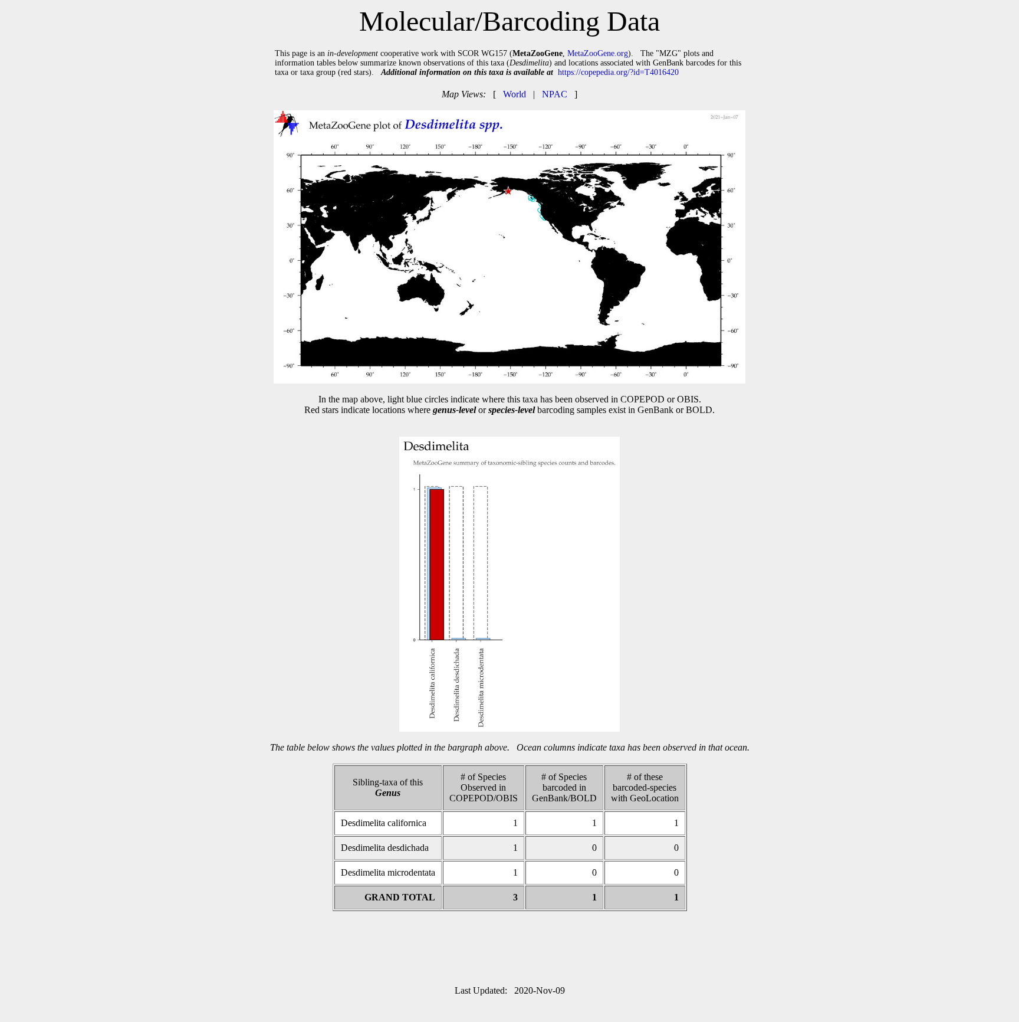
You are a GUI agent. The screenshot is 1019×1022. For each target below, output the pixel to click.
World (514, 94)
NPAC (554, 94)
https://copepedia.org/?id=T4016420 (618, 72)
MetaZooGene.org (597, 53)
